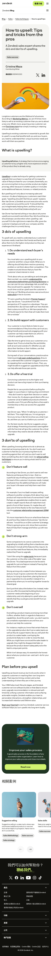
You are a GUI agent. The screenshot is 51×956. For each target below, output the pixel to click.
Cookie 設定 (36, 946)
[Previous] (20, 849)
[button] (23, 887)
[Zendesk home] (7, 3)
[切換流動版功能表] (47, 3)
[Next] (30, 849)
